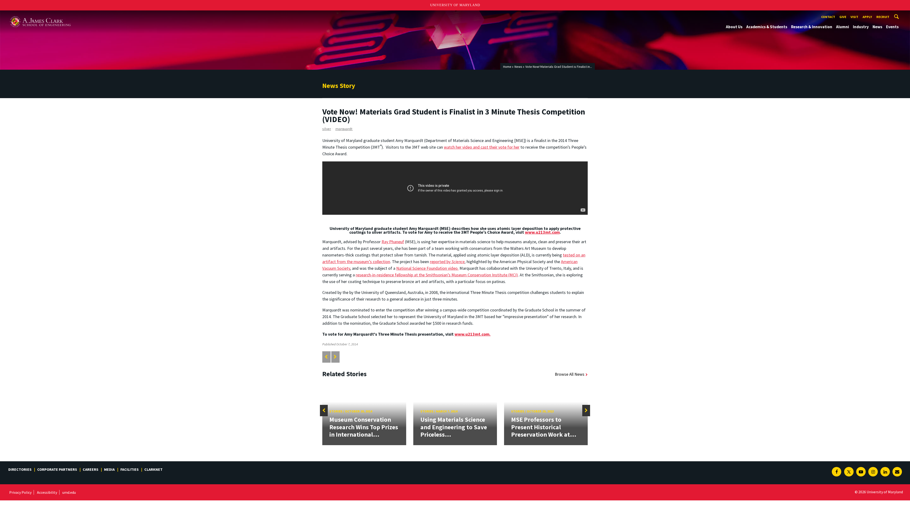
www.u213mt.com (542, 232)
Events (892, 26)
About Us (734, 26)
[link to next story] (335, 357)
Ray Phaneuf (393, 241)
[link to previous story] (326, 357)
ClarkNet (153, 469)
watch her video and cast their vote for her (481, 147)
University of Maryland (455, 5)
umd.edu (69, 492)
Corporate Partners (57, 469)
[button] (324, 410)
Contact (828, 17)
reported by (447, 261)
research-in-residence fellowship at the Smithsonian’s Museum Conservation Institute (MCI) (437, 275)
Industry (861, 26)
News (877, 26)
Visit (854, 17)
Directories (20, 469)
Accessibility (47, 492)
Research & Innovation (811, 26)
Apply (867, 17)
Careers (90, 469)
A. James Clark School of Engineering (40, 15)
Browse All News (569, 374)
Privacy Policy (20, 492)
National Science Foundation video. (427, 268)
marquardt (344, 128)
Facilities (129, 469)
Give (842, 17)
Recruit (882, 17)
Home (507, 66)
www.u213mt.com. (473, 334)
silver (326, 128)
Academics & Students (766, 26)
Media (109, 469)
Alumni (842, 26)
